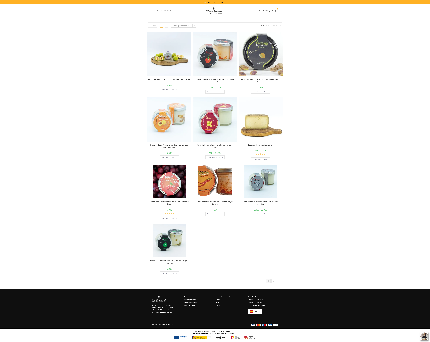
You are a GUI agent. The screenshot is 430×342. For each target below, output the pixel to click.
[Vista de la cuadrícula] (161, 26)
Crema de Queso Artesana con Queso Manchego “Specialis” (215, 146)
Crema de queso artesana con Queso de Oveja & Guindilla (215, 203)
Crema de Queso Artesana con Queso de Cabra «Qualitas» (260, 203)
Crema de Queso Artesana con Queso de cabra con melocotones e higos (169, 146)
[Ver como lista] (166, 26)
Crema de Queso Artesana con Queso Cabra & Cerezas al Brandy (169, 203)
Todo (280, 26)
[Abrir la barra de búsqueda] (152, 11)
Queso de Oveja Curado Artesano (260, 145)
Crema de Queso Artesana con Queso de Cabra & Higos (169, 79)
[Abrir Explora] (170, 10)
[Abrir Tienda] (161, 10)
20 (276, 26)
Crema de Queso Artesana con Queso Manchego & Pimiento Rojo (215, 80)
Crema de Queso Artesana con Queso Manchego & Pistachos (260, 80)
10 (274, 26)
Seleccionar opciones (169, 89)
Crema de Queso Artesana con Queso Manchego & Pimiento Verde (169, 262)
